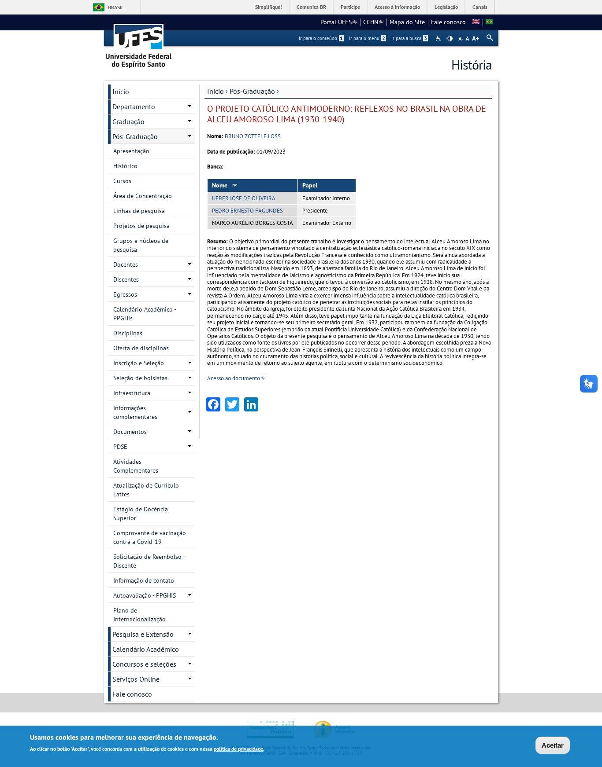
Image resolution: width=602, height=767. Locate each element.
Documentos (130, 432)
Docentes (125, 264)
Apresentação (131, 151)
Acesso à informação (397, 7)
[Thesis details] (475, 22)
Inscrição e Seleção (138, 363)
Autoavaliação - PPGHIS (144, 595)
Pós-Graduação (252, 91)
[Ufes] (139, 42)
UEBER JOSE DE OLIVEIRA (243, 198)
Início (215, 91)
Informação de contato (143, 580)
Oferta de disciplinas (141, 348)
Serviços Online (136, 679)
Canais (479, 7)
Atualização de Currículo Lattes (146, 489)
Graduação (128, 121)
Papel (309, 185)
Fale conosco (448, 22)
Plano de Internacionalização (139, 614)
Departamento (133, 106)
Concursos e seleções (144, 664)
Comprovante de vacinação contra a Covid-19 (149, 537)
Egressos (125, 294)
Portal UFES (338, 22)
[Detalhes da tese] (489, 22)
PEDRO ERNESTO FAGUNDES (247, 210)
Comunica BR (311, 7)
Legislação (446, 7)
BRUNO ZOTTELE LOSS (253, 136)
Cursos (122, 181)
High (449, 39)
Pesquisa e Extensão (143, 634)
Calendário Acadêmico (145, 649)
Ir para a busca (409, 38)
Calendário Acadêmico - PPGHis (144, 313)
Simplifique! (268, 7)
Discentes (126, 279)
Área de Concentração (142, 196)
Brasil (116, 7)
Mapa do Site (407, 22)
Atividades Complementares (135, 466)
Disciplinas (127, 333)
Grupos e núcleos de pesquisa (140, 245)
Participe (350, 7)
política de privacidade (238, 748)
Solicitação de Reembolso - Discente (149, 561)
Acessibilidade (439, 38)
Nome (219, 185)
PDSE (120, 447)
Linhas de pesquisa (139, 211)
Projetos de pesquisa (141, 226)
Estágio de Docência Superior (140, 513)
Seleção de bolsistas (140, 378)
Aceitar (553, 745)
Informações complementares (135, 412)
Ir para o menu (367, 38)
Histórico (125, 166)
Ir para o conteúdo (321, 38)
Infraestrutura (131, 393)
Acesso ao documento (236, 378)
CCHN (373, 22)
